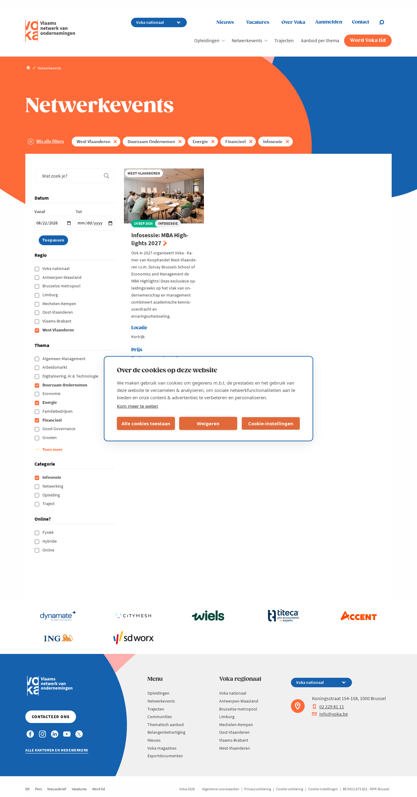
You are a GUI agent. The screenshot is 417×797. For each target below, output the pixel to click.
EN (27, 789)
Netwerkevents (247, 40)
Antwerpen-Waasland (62, 277)
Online (48, 550)
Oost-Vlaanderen (58, 312)
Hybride (50, 541)
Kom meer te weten (137, 406)
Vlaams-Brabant (57, 321)
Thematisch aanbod (165, 724)
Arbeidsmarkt (55, 367)
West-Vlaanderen (93, 141)
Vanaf (39, 211)
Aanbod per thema (320, 40)
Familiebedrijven (58, 411)
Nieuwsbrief (56, 789)
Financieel (235, 141)
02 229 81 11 (331, 706)
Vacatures (257, 22)
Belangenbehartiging (166, 732)
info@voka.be (333, 714)
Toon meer (52, 449)
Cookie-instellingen (270, 423)
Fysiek (48, 532)
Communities (159, 716)
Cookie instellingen (323, 789)
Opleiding (51, 495)
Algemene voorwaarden (220, 789)
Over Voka (293, 22)
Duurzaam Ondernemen (151, 141)
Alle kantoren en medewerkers (56, 750)
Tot (79, 211)
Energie (200, 141)
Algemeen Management (64, 358)
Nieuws (225, 22)
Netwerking (53, 486)
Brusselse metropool (62, 286)
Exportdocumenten (165, 755)
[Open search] (385, 22)
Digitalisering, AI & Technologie (70, 376)
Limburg (50, 294)
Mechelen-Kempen (59, 303)
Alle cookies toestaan (145, 423)
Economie (51, 393)
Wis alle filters (50, 141)
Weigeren (208, 423)
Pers (38, 789)
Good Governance (59, 428)
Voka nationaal (56, 268)
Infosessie (272, 141)
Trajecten (284, 40)
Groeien (50, 437)
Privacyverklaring (257, 789)
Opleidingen (206, 40)
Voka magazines (161, 748)
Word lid (98, 789)
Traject (49, 503)
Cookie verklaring (289, 789)
